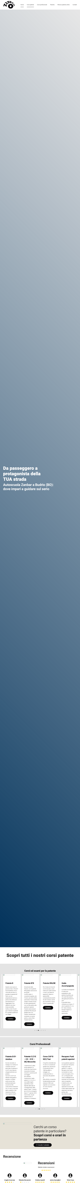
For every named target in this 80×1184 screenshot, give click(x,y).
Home (22, 5)
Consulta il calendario (43, 1145)
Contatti (75, 5)
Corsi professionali (42, 5)
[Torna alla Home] (9, 5)
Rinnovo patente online (64, 5)
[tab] (34, 1030)
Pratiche (52, 5)
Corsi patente (30, 5)
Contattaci (10, 1024)
